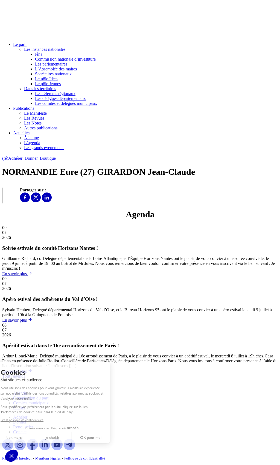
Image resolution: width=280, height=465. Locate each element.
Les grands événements (44, 147)
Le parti (20, 44)
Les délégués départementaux (60, 98)
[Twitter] (36, 201)
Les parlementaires (51, 64)
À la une (31, 137)
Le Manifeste (35, 113)
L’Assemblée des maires (56, 69)
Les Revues (34, 118)
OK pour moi (101, 437)
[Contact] (60, 158)
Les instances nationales (44, 49)
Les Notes (33, 123)
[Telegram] (69, 448)
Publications (23, 108)
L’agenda (32, 142)
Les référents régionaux (55, 93)
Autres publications (40, 128)
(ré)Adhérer (12, 158)
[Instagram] (20, 448)
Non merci (24, 437)
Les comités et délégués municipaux (66, 103)
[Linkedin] (47, 201)
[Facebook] (25, 201)
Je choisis (63, 437)
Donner (31, 158)
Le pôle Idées (46, 78)
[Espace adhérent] (67, 158)
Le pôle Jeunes (48, 83)
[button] (11, 455)
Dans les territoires (40, 88)
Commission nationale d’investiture (65, 59)
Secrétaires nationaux (53, 74)
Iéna (38, 54)
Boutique (48, 158)
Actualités (21, 133)
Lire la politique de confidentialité (32, 419)
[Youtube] (57, 448)
